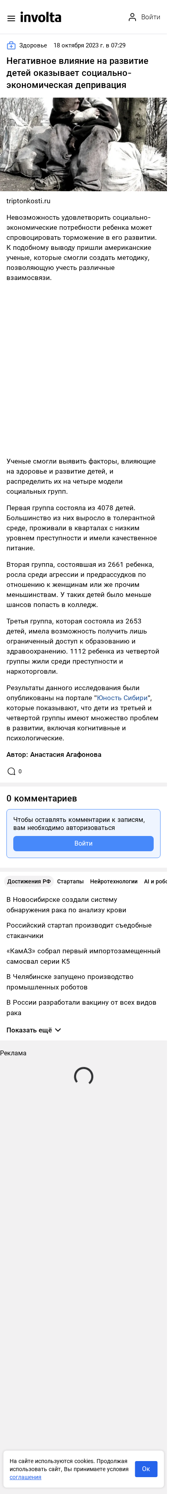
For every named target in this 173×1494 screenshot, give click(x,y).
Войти (83, 843)
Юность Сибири (122, 698)
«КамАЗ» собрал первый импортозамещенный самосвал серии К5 (83, 956)
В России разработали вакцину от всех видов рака (81, 1007)
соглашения (25, 1477)
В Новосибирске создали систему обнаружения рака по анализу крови (66, 904)
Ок (146, 1469)
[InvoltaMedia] (40, 16)
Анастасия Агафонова (65, 754)
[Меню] (11, 18)
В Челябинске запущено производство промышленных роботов (70, 982)
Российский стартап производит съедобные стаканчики (79, 930)
